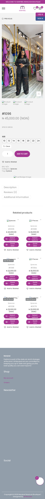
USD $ (39, 14)
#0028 (11, 306)
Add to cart (22, 154)
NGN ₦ (39, 18)
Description (10, 187)
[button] (9, 162)
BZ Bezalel (28, 496)
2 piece (9, 171)
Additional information (16, 197)
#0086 (34, 229)
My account (8, 378)
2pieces (13, 169)
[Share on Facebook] (8, 468)
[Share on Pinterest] (8, 472)
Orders (7, 382)
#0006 (11, 229)
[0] (34, 8)
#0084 (34, 268)
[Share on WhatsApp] (8, 476)
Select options (12, 239)
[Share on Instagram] (8, 479)
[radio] (4, 141)
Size (3, 136)
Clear (8, 146)
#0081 (11, 268)
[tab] (22, 187)
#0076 (34, 306)
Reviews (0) (10, 192)
